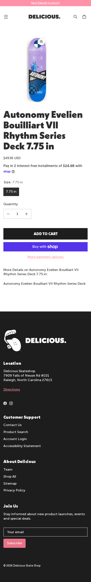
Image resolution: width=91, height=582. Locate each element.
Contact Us (12, 425)
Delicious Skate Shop (27, 565)
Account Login (15, 439)
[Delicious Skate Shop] (44, 17)
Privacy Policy (14, 490)
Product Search (15, 432)
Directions (11, 389)
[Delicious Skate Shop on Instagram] (11, 403)
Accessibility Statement (22, 446)
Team (7, 469)
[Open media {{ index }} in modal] (37, 69)
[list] (45, 69)
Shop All (9, 476)
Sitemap (10, 483)
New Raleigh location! (45, 2)
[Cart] (85, 16)
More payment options (45, 257)
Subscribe (14, 543)
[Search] (75, 16)
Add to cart (46, 233)
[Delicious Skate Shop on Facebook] (5, 403)
